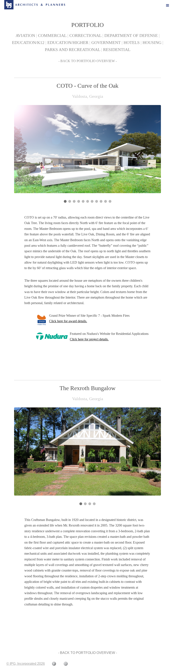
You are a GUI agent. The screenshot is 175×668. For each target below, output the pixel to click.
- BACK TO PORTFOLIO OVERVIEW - (87, 61)
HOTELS (132, 42)
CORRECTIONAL (85, 35)
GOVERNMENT (106, 42)
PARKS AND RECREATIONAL (72, 49)
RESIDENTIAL (116, 49)
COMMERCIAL (52, 35)
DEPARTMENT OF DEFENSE (131, 35)
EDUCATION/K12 (28, 42)
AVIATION (25, 35)
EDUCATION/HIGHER (67, 42)
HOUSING (152, 42)
